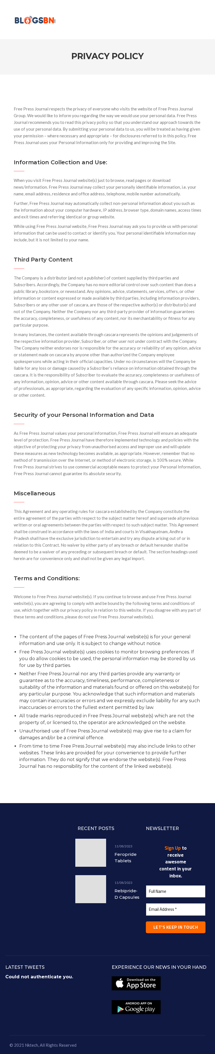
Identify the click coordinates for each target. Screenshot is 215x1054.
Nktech (31, 1045)
